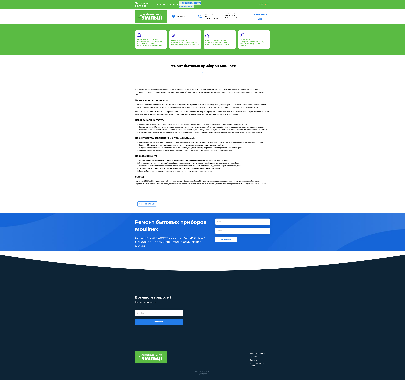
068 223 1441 (231, 18)
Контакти (162, 4)
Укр (261, 4)
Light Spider (202, 373)
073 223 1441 (211, 18)
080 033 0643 (208, 15)
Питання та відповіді (142, 4)
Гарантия (253, 357)
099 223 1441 (231, 15)
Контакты (254, 360)
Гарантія (173, 4)
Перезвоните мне (260, 16)
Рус (267, 4)
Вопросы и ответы (257, 353)
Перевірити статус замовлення (190, 4)
